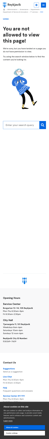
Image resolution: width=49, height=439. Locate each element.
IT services (34, 12)
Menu (43, 5)
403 (41, 12)
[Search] (42, 125)
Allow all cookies (12, 427)
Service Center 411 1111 (14, 399)
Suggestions (12, 370)
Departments (35, 9)
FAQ (18, 389)
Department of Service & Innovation (15, 12)
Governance (24, 9)
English (36, 5)
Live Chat (13, 379)
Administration (12, 9)
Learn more (8, 421)
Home (4, 9)
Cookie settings (12, 433)
